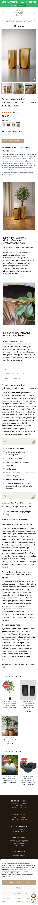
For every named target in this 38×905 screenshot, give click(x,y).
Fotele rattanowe (19, 854)
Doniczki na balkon (20, 163)
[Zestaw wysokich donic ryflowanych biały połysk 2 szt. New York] (3, 125)
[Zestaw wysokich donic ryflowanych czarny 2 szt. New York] (8, 125)
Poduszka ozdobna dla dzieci (19, 809)
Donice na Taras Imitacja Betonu (22, 159)
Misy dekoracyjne (19, 817)
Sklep (18, 20)
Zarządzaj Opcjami (19, 893)
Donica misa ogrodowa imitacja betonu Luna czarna (28, 780)
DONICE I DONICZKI (27, 20)
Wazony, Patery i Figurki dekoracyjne (19, 821)
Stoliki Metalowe (19, 831)
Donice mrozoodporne (28, 156)
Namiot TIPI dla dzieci (19, 807)
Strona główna (8, 20)
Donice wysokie (31, 161)
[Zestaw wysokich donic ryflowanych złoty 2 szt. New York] (13, 125)
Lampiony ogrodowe (19, 829)
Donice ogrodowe (7, 161)
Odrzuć (19, 888)
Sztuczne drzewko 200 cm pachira (10, 704)
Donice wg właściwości (13, 22)
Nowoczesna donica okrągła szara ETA (9, 779)
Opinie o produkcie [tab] (12, 378)
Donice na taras (7, 159)
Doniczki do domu (7, 163)
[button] (3, 13)
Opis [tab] (6, 369)
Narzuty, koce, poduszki (19, 819)
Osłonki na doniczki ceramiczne (17, 170)
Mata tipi (19, 805)
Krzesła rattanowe (18, 855)
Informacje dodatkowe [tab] (14, 374)
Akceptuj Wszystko (19, 882)
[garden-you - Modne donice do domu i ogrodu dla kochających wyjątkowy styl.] (19, 13)
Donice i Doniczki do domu (19, 840)
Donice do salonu (19, 843)
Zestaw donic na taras (19, 172)
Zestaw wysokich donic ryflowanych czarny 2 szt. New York (28, 706)
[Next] (36, 773)
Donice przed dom (19, 161)
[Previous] (1, 773)
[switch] (33, 902)
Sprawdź (22, 5)
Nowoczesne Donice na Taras (18, 167)
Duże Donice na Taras (16, 165)
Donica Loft (12, 154)
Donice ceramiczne (23, 154)
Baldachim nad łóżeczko (19, 803)
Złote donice (28, 22)
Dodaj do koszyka (13, 141)
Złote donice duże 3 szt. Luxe (9, 741)
